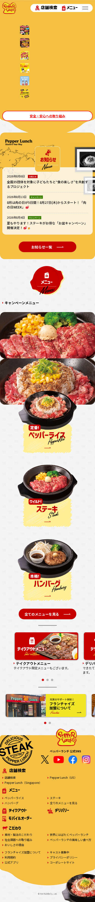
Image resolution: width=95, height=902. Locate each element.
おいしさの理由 (14, 845)
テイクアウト (18, 810)
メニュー (72, 7)
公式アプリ (11, 862)
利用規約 (10, 857)
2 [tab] (47, 680)
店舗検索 (49, 7)
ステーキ (55, 798)
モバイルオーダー (20, 818)
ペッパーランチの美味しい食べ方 (70, 840)
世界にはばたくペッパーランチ (69, 835)
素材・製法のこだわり (18, 835)
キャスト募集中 (59, 852)
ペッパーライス (14, 798)
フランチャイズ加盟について (23, 852)
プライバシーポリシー (63, 857)
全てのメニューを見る (63, 803)
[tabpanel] (46, 651)
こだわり (15, 828)
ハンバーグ (11, 803)
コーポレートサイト (62, 862)
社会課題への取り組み (18, 840)
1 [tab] (43, 680)
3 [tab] (52, 680)
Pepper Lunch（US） (63, 777)
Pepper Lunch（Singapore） (23, 782)
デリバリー (62, 810)
